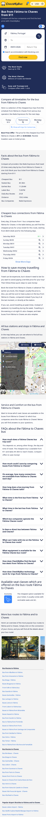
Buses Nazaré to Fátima (10, 716)
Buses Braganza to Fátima (11, 686)
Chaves (39, 347)
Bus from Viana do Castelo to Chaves (15, 790)
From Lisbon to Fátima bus (11, 709)
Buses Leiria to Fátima (10, 705)
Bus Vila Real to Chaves (10, 797)
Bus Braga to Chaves (9, 759)
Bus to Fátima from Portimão (12, 724)
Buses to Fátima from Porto (12, 728)
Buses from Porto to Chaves (12, 778)
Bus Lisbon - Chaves (9, 767)
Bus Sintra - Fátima (8, 739)
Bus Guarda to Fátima (10, 694)
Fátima (26, 347)
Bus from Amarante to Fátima (12, 678)
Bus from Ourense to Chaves (12, 771)
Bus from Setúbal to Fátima (11, 735)
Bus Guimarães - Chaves (10, 763)
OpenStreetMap (33, 396)
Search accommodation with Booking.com (22, 52)
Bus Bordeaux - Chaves (10, 755)
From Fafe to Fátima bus (10, 690)
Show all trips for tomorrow (24, 127)
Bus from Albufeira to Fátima (12, 674)
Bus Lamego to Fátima (10, 701)
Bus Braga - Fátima (8, 682)
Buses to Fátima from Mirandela (13, 713)
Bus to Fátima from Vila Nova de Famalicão (17, 747)
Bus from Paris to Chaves (11, 774)
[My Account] (27, 3)
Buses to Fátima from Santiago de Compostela (18, 732)
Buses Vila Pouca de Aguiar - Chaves (14, 793)
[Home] (12, 3)
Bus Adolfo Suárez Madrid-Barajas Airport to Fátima (20, 813)
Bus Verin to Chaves (9, 786)
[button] (43, 388)
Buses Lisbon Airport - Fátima (12, 809)
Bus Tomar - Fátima (9, 743)
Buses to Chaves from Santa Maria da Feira (17, 782)
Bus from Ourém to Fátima (11, 720)
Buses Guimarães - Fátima (11, 697)
